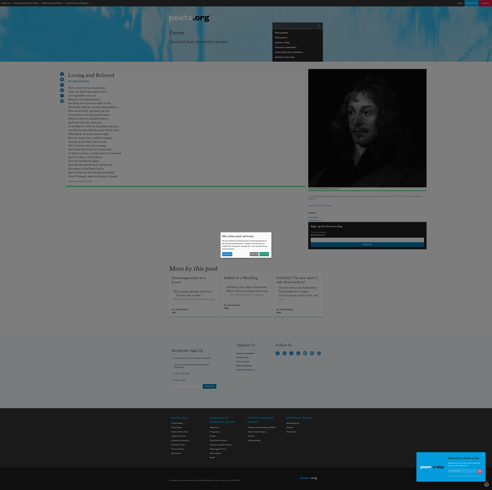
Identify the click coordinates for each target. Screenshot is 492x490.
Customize (227, 254)
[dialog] (246, 245)
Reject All (254, 254)
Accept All (264, 254)
